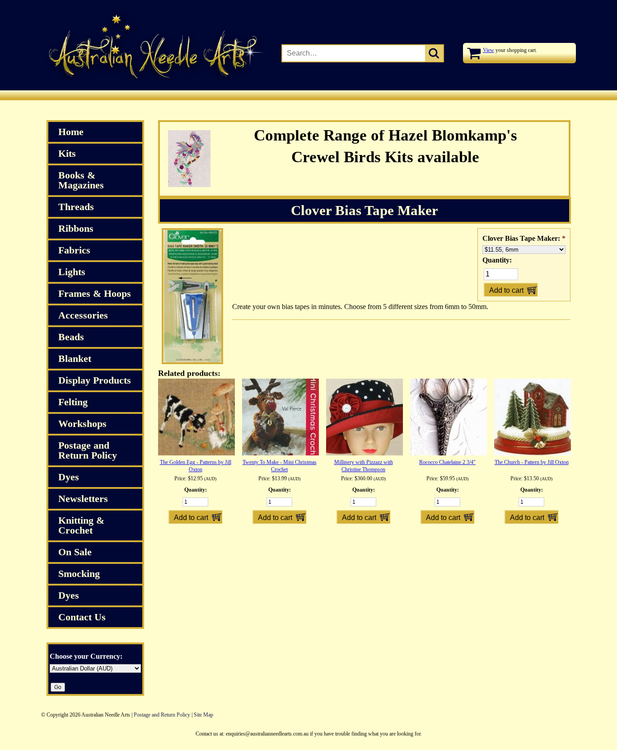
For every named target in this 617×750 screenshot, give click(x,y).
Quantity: (497, 260)
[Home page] (153, 78)
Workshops (82, 423)
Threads (76, 206)
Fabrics (74, 250)
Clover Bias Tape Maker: (524, 238)
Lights (71, 271)
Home (71, 131)
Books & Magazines (81, 180)
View (488, 50)
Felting (73, 402)
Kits (67, 153)
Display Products (94, 380)
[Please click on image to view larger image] (192, 362)
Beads (71, 336)
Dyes (68, 477)
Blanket (74, 358)
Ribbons (75, 228)
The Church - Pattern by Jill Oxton (532, 462)
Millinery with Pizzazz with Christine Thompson (363, 466)
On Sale (75, 552)
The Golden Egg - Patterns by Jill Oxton (195, 466)
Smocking (79, 573)
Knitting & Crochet (81, 525)
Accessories (83, 315)
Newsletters (83, 498)
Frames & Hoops (94, 293)
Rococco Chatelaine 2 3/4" (447, 462)
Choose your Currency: (86, 656)
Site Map (203, 715)
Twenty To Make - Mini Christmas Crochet (280, 466)
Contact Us (82, 617)
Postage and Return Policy (87, 450)
